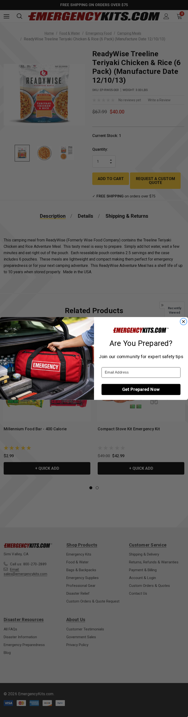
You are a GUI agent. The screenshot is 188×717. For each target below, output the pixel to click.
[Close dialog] (183, 322)
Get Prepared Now (141, 389)
